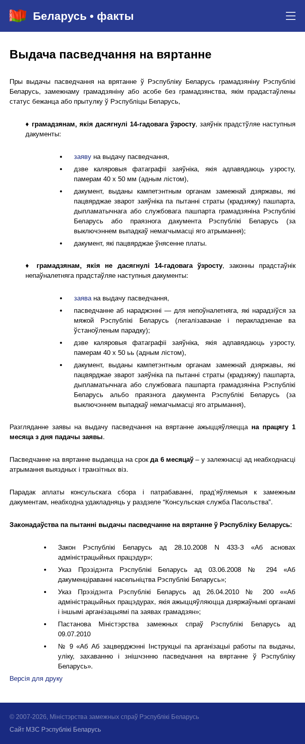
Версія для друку (36, 678)
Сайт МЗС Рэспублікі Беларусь (55, 729)
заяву (82, 157)
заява (82, 298)
